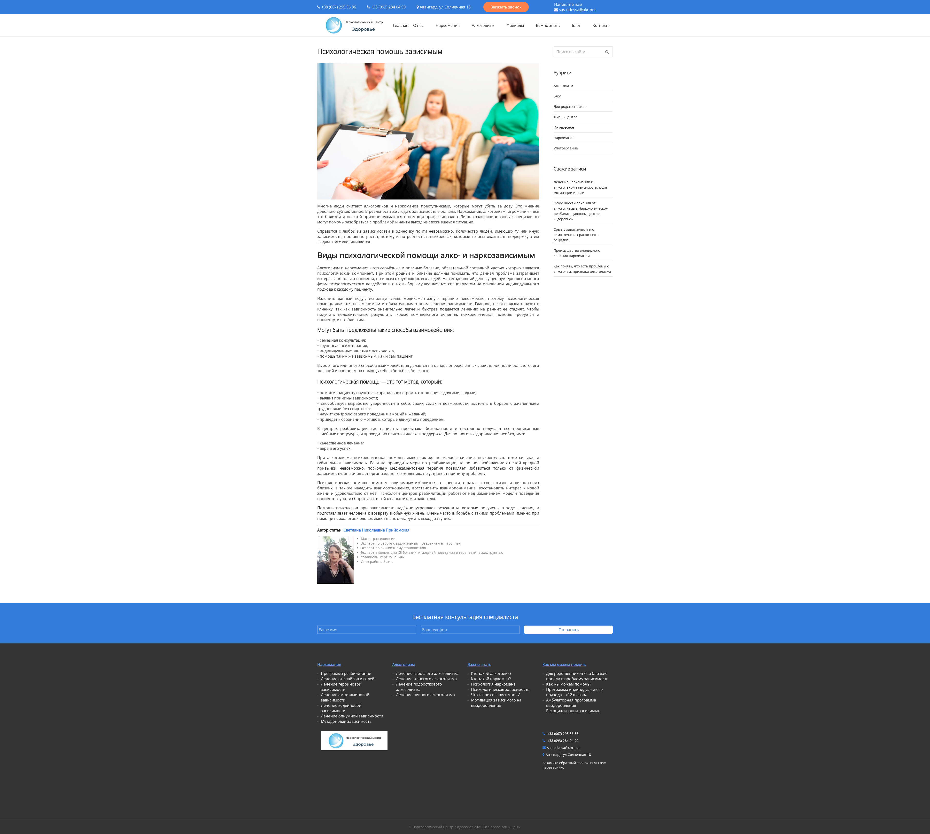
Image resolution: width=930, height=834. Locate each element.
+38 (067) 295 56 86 (338, 7)
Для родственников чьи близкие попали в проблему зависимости (577, 676)
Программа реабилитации (346, 673)
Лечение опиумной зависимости (352, 716)
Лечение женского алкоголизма (426, 678)
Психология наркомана (493, 684)
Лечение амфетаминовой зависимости (345, 697)
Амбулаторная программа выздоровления (571, 702)
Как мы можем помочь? (568, 684)
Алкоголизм (483, 25)
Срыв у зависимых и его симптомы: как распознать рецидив (576, 234)
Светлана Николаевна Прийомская (376, 530)
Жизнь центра (566, 117)
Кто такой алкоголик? (491, 673)
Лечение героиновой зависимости (341, 686)
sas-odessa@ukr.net (577, 9)
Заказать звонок (506, 7)
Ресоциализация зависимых (573, 710)
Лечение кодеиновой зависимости (341, 708)
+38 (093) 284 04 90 (388, 7)
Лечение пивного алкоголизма (425, 694)
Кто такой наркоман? (491, 678)
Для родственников (570, 106)
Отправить (568, 629)
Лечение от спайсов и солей (347, 678)
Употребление (566, 148)
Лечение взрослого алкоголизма (427, 673)
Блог (576, 25)
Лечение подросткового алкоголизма (419, 686)
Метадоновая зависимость (346, 721)
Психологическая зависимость (500, 689)
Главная (400, 25)
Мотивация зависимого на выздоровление (496, 702)
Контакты (601, 25)
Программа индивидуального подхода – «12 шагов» (574, 692)
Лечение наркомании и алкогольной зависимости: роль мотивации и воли (580, 187)
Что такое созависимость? (495, 694)
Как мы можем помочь (564, 664)
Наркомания (448, 25)
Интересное (564, 127)
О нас (418, 25)
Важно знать (548, 25)
